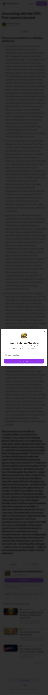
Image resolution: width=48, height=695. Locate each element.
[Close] (44, 332)
